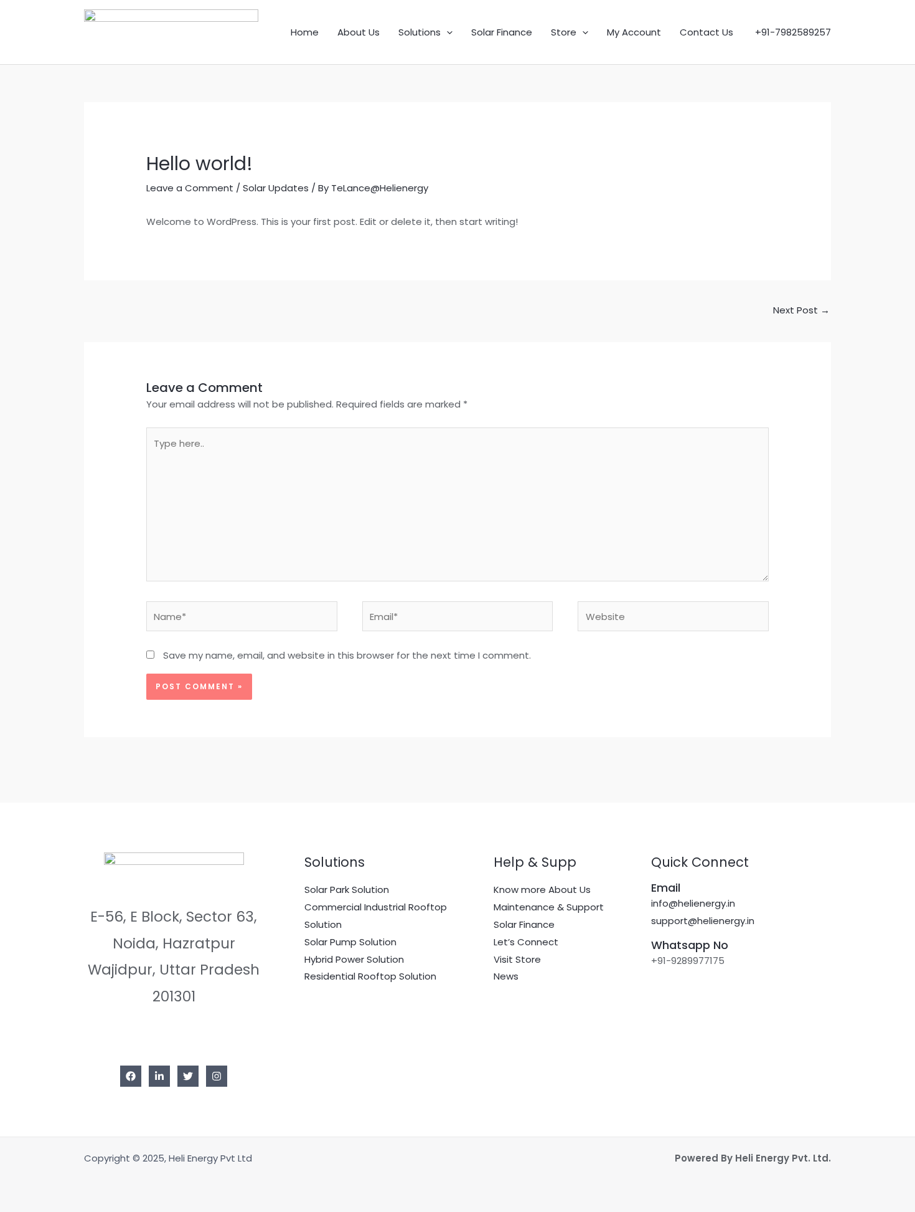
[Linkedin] (159, 1076)
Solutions (419, 32)
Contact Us (706, 32)
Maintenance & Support (549, 907)
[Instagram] (216, 1076)
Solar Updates (276, 187)
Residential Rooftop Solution (370, 976)
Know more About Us (542, 889)
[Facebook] (130, 1076)
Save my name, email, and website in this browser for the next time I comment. (347, 655)
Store (563, 32)
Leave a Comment (189, 187)
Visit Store (517, 959)
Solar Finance (501, 32)
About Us (358, 32)
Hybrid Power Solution (354, 959)
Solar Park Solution (346, 889)
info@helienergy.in (693, 903)
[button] (447, 32)
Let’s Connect (526, 941)
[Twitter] (188, 1076)
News (506, 976)
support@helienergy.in (702, 920)
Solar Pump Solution (350, 941)
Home (305, 32)
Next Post (801, 310)
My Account (634, 32)
